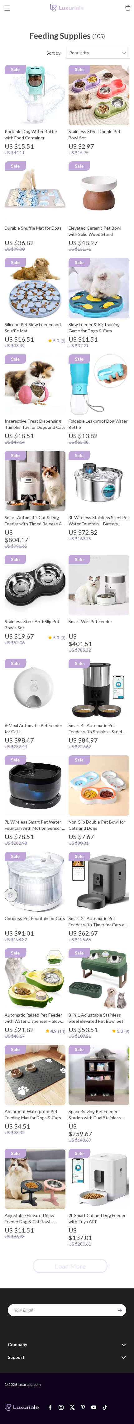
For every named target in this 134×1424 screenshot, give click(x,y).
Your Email (23, 1310)
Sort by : (54, 53)
